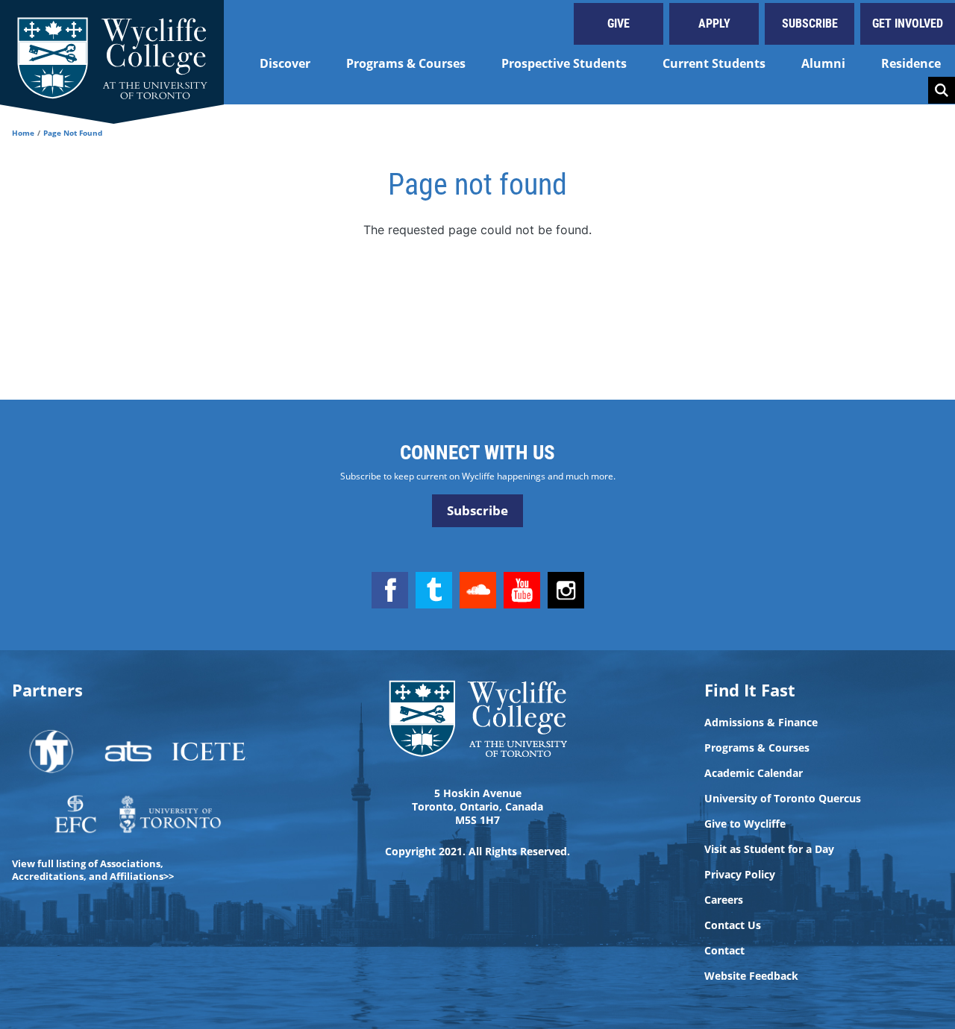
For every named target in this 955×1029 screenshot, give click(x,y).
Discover (285, 63)
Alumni (823, 63)
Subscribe (810, 23)
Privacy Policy (739, 874)
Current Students (714, 63)
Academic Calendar (753, 773)
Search (941, 90)
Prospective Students (564, 63)
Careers (723, 900)
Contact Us (732, 925)
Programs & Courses (406, 63)
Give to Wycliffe (745, 824)
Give (618, 23)
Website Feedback (751, 976)
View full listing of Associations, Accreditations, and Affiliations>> (93, 870)
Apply (714, 23)
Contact (724, 950)
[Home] (112, 52)
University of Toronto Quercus (782, 798)
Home (23, 133)
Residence (911, 63)
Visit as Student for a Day (769, 849)
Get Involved (907, 23)
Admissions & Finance (761, 722)
